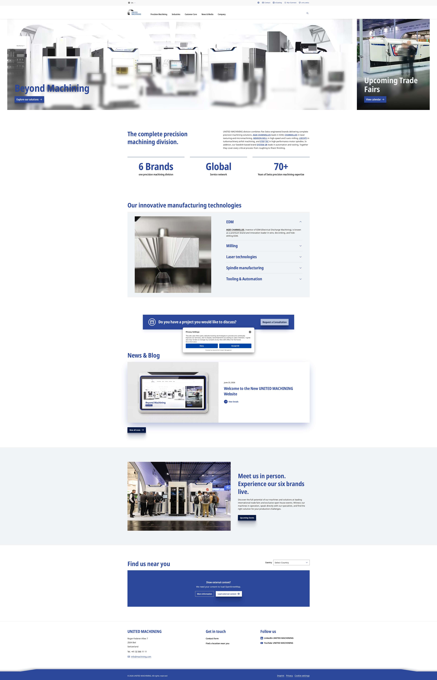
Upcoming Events (247, 517)
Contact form (212, 638)
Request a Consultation (275, 322)
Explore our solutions (28, 99)
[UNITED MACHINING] (134, 12)
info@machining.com (141, 656)
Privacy (289, 675)
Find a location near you (217, 643)
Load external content (227, 593)
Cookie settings (302, 675)
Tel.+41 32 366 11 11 (137, 651)
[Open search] (307, 12)
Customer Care (191, 14)
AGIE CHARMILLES (235, 229)
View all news (134, 430)
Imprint (280, 675)
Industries (176, 14)
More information (204, 593)
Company (222, 14)
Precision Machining (159, 14)
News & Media (207, 14)
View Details (233, 401)
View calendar (373, 99)
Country (268, 562)
